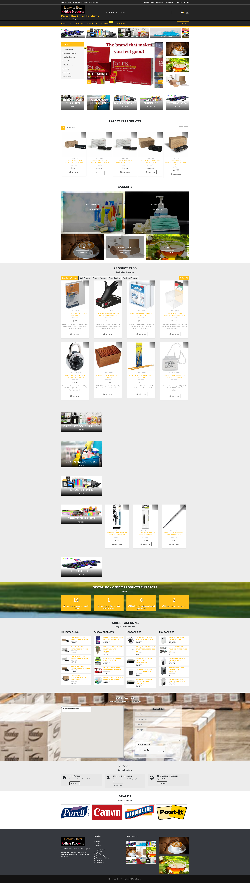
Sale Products (85, 278)
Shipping (98, 854)
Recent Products (114, 278)
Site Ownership (100, 856)
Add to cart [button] (75, 172)
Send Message (144, 744)
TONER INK (71, 128)
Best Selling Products (69, 278)
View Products (93, 209)
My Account (182, 23)
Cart (97, 848)
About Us (160, 2)
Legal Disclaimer (101, 850)
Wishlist (98, 845)
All (63, 128)
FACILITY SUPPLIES (108, 310)
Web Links (99, 860)
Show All (184, 278)
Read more (99, 173)
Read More (74, 783)
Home (147, 2)
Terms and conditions (102, 858)
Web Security (100, 862)
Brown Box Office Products (80, 16)
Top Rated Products (130, 278)
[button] (160, 82)
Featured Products (99, 278)
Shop (152, 2)
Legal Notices (100, 852)
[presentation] (153, 45)
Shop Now (96, 82)
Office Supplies (75, 310)
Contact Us (169, 2)
